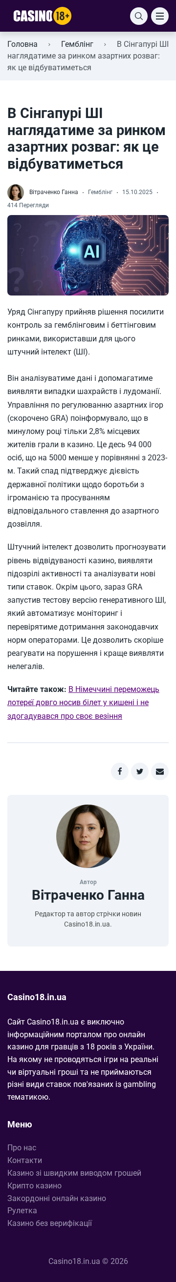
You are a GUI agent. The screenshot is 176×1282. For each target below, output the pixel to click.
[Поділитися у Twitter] (140, 771)
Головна (22, 44)
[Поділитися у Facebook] (120, 771)
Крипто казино (34, 1185)
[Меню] (160, 16)
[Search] (139, 16)
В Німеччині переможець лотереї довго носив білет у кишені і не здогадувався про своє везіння (83, 702)
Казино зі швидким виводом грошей (74, 1173)
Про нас (21, 1147)
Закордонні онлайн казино (56, 1198)
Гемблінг (77, 44)
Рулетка (22, 1210)
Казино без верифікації (49, 1223)
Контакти (24, 1160)
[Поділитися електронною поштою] (160, 771)
